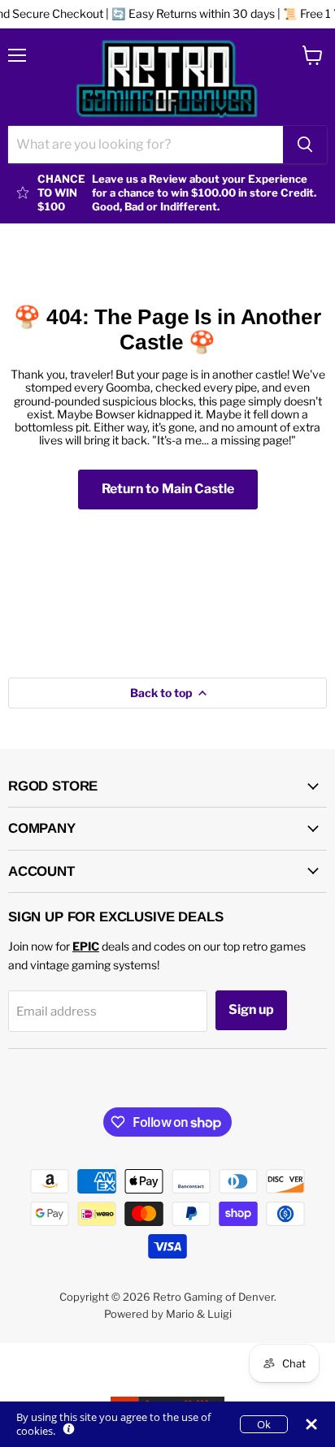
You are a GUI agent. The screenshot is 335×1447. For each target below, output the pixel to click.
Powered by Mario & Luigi (168, 1313)
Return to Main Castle (168, 488)
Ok (264, 1424)
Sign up (251, 1009)
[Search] (305, 144)
